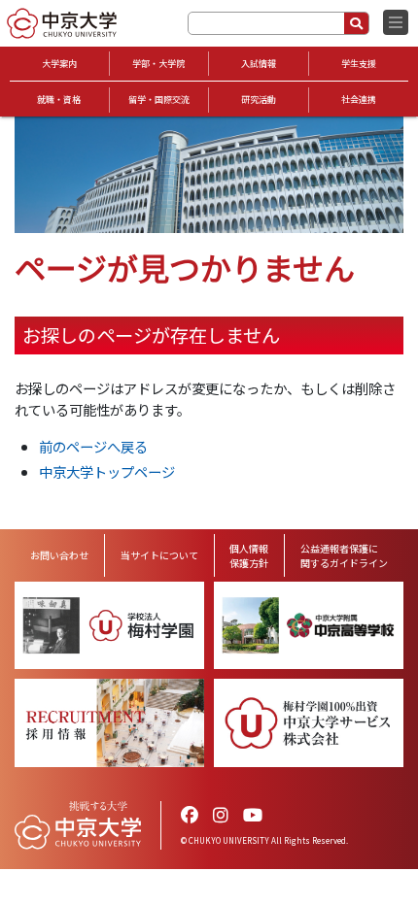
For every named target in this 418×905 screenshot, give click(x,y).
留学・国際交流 (159, 99)
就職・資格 (59, 99)
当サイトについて (159, 555)
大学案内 (59, 63)
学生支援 (358, 63)
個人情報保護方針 (248, 555)
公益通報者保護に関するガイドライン (344, 555)
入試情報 (258, 63)
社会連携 (358, 99)
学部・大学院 (158, 63)
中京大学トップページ (107, 471)
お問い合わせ (59, 555)
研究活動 (258, 99)
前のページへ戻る (93, 446)
